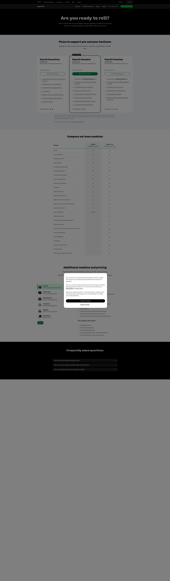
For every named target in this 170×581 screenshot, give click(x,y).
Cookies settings (85, 304)
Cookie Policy (69, 288)
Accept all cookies (85, 300)
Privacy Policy (79, 288)
